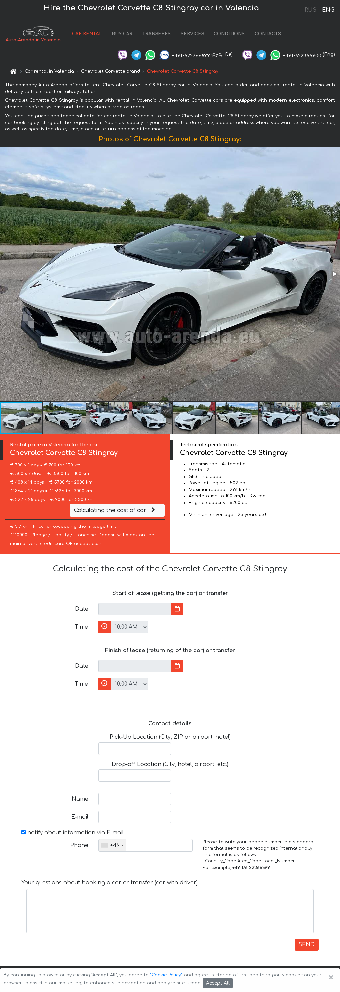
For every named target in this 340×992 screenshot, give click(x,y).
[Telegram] (136, 54)
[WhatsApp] (150, 54)
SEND (306, 945)
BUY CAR (122, 33)
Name (80, 799)
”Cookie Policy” (166, 975)
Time (81, 627)
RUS (310, 10)
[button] (334, 274)
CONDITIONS (229, 33)
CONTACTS (268, 33)
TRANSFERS (156, 33)
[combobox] (112, 845)
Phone (79, 845)
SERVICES (192, 33)
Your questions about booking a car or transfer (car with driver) (109, 883)
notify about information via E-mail (75, 833)
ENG (328, 10)
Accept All (218, 983)
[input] (134, 609)
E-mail (79, 817)
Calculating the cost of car (111, 510)
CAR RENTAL (87, 33)
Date (81, 609)
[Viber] (122, 54)
